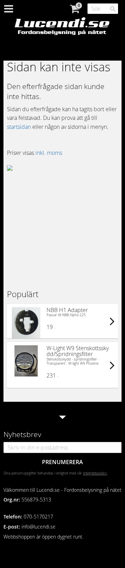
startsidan (19, 127)
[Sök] (113, 9)
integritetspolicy (95, 473)
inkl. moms (48, 153)
